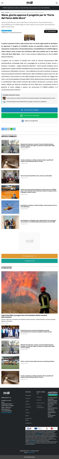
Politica (27, 404)
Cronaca (7, 12)
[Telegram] (14, 129)
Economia (28, 407)
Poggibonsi (28, 423)
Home (2, 12)
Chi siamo (39, 397)
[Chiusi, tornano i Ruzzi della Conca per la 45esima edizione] (10, 362)
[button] (2, 3)
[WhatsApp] (11, 129)
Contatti (39, 400)
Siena (26, 415)
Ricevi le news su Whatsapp (31, 115)
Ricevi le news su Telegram (31, 110)
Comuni (27, 412)
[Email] (8, 129)
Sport (26, 409)
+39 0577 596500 (6, 412)
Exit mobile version (29, 457)
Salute (27, 401)
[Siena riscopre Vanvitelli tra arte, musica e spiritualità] (10, 177)
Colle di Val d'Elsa (28, 419)
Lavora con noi (40, 403)
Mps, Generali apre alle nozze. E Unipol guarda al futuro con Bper (24, 8)
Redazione (5, 32)
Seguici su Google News (31, 121)
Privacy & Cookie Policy (40, 406)
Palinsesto (28, 395)
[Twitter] (5, 129)
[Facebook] (2, 129)
